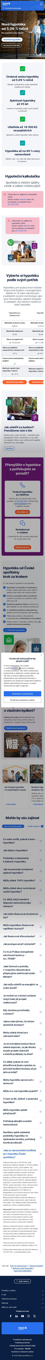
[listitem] (41, 655)
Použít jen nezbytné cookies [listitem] (22, 700)
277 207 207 (13, 204)
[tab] (13, 826)
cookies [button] (15, 668)
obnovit (23, 199)
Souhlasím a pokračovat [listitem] (22, 694)
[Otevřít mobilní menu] (41, 4)
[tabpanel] (22, 1046)
